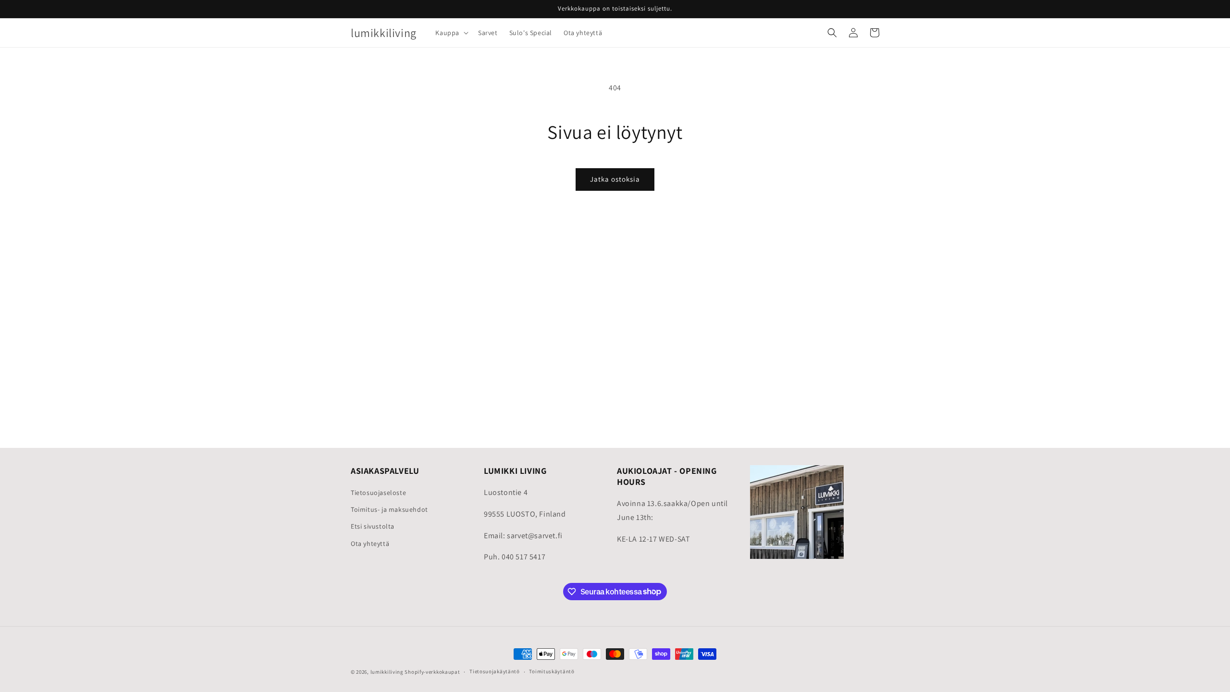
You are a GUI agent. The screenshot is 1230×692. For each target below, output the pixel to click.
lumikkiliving (387, 671)
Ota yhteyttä (370, 543)
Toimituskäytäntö (551, 671)
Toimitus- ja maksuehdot (389, 509)
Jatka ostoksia (615, 179)
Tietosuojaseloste (378, 492)
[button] (451, 33)
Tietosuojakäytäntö (494, 671)
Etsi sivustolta (372, 526)
